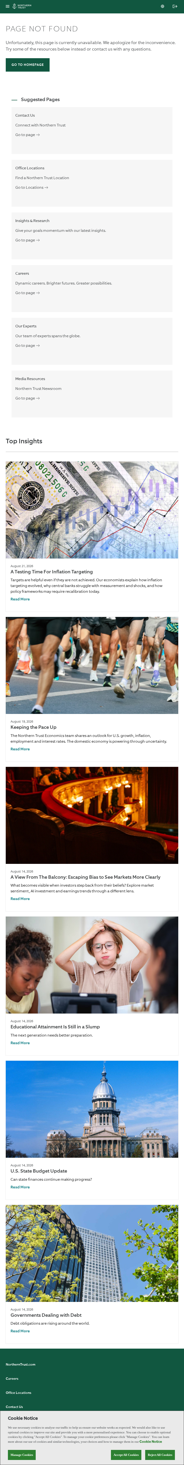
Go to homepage (28, 65)
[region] (92, 1438)
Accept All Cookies (126, 1455)
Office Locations (18, 1393)
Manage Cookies (22, 1455)
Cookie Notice (150, 1441)
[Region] (163, 6)
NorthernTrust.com (20, 1364)
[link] (20, 599)
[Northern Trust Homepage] (23, 7)
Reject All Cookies (160, 1455)
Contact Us (14, 1407)
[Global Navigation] (7, 7)
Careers (12, 1378)
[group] (92, 536)
